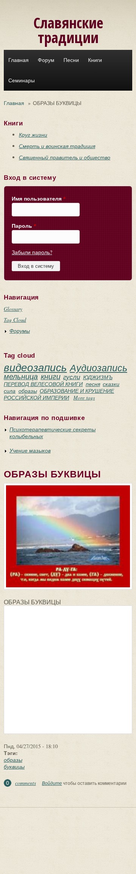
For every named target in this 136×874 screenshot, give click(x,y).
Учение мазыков (30, 450)
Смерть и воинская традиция (57, 146)
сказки (111, 384)
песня (93, 384)
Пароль (24, 225)
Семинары (21, 80)
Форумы (19, 330)
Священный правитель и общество (64, 157)
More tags (84, 397)
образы (28, 390)
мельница (21, 376)
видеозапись (35, 367)
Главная (18, 60)
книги (50, 376)
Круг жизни (33, 134)
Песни (71, 60)
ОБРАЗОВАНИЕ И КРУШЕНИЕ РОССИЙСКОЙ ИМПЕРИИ (59, 394)
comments (25, 782)
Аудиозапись (98, 367)
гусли (71, 376)
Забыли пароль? (32, 252)
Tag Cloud (15, 319)
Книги (95, 60)
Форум (46, 60)
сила (9, 390)
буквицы (14, 766)
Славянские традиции (68, 29)
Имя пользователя (39, 198)
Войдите (52, 783)
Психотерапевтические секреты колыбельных (52, 433)
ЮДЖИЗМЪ (98, 377)
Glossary (13, 308)
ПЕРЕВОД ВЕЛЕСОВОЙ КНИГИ (43, 384)
